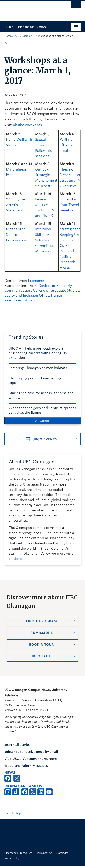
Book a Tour (41, 644)
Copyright (62, 853)
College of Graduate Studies (56, 290)
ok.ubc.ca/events (27, 125)
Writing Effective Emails (67, 145)
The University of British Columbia (31, 9)
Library (29, 300)
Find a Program (41, 621)
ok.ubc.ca (16, 559)
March (26, 35)
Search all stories (17, 744)
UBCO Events (44, 439)
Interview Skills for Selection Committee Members (44, 240)
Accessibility (11, 858)
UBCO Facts (42, 656)
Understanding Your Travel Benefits (72, 204)
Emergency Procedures (18, 853)
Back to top (13, 813)
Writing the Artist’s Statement (15, 204)
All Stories (42, 420)
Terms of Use (44, 853)
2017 (17, 35)
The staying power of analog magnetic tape (39, 380)
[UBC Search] (76, 5)
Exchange (36, 281)
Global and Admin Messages (26, 765)
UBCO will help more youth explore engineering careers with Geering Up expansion (38, 353)
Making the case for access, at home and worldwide (41, 395)
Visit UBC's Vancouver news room (30, 758)
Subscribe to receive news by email (31, 751)
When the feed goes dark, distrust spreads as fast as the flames (42, 410)
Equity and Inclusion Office (26, 295)
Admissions (41, 632)
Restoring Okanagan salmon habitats (38, 368)
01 (34, 35)
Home (8, 35)
